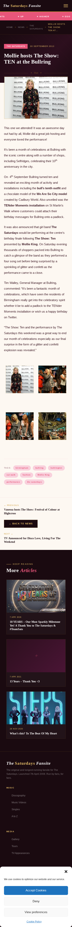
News (21, 27)
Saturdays (22, 6)
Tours (15, 846)
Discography (18, 795)
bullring (39, 468)
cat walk (11, 475)
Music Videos (19, 802)
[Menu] (66, 6)
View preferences (36, 912)
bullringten (56, 468)
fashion (27, 475)
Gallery (15, 839)
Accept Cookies (36, 890)
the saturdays (34, 482)
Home (9, 27)
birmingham (22, 468)
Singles (16, 809)
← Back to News (21, 523)
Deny (36, 901)
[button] (66, 872)
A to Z (15, 816)
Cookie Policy (34, 921)
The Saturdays (36, 27)
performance (13, 482)
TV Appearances (21, 853)
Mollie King (44, 475)
